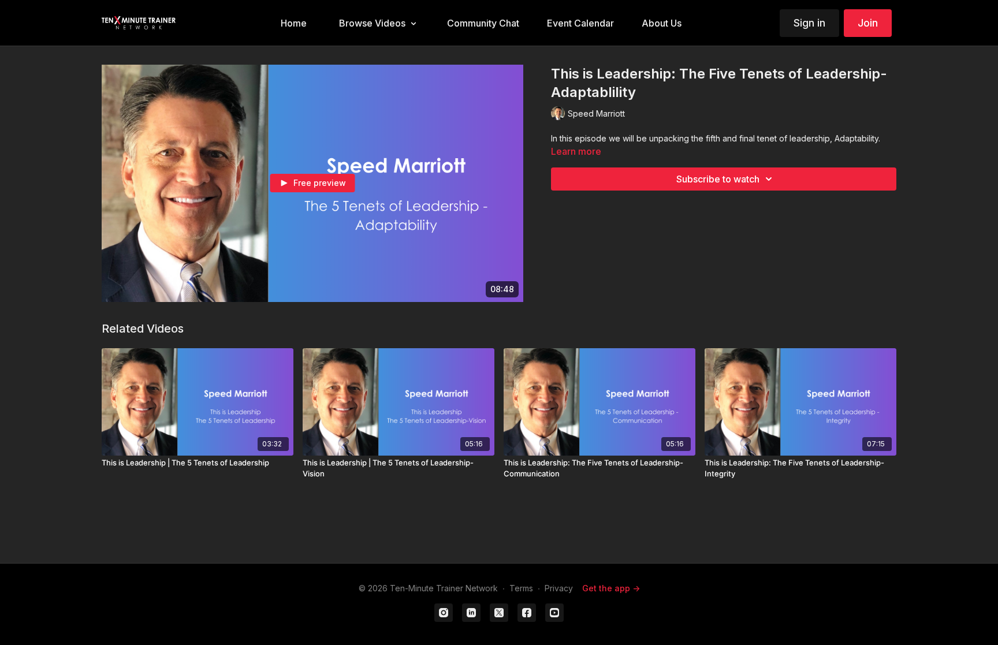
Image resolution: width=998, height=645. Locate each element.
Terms (521, 588)
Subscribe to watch (717, 179)
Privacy (559, 588)
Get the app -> (611, 588)
